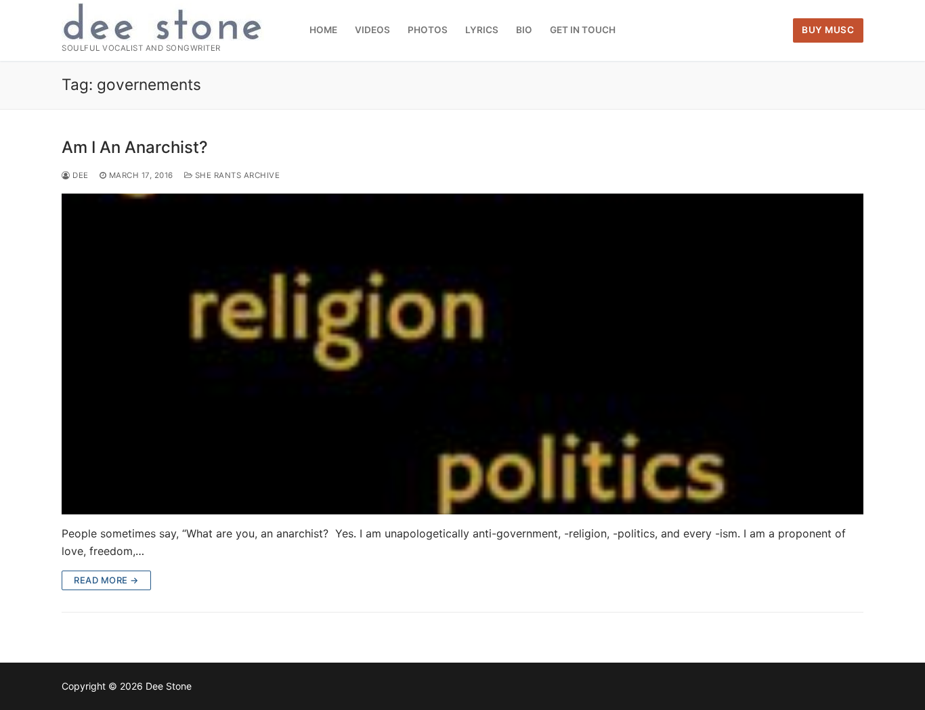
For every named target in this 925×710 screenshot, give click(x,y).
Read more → (106, 580)
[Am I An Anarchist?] (462, 354)
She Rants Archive (236, 175)
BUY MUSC (828, 29)
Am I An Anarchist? (135, 147)
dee (79, 175)
